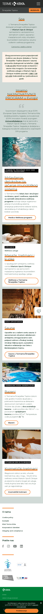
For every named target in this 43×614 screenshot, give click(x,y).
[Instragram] (8, 546)
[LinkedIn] (21, 546)
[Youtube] (15, 546)
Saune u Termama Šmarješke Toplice (21, 355)
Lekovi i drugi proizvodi (10, 598)
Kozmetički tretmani (21, 469)
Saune (10, 328)
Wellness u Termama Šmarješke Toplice (17, 281)
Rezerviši (35, 10)
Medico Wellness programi (20, 217)
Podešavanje (21, 611)
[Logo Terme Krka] (13, 4)
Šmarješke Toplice (10, 10)
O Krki (4, 594)
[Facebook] (3, 546)
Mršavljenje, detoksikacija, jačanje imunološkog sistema (21, 183)
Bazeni (10, 392)
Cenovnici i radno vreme (21, 47)
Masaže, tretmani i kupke (19, 257)
